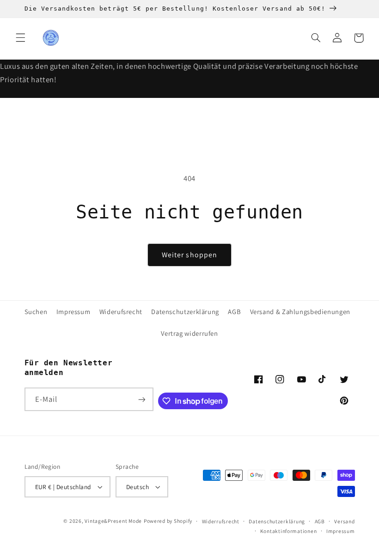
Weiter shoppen (189, 255)
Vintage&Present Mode (113, 520)
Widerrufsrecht (220, 521)
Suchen (36, 311)
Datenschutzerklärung (185, 311)
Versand (344, 521)
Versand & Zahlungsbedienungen (300, 311)
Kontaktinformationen (288, 530)
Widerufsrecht (120, 311)
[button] (20, 37)
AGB (234, 311)
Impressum (73, 311)
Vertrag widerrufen (189, 333)
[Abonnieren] (141, 399)
